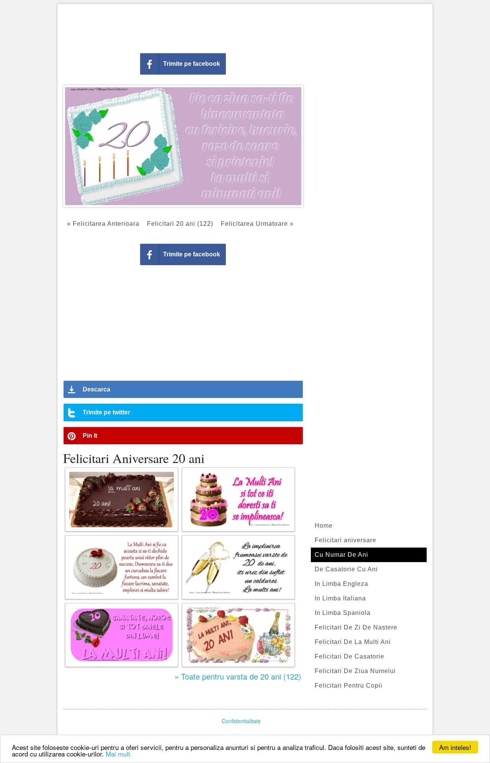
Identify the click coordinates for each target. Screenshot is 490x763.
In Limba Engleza (341, 583)
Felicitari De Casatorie (349, 656)
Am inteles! (455, 747)
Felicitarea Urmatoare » (257, 223)
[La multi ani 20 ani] (238, 635)
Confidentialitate (241, 721)
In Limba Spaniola (343, 613)
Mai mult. (119, 753)
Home (324, 525)
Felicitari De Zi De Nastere (356, 627)
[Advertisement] (245, 27)
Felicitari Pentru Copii (348, 685)
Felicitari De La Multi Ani (353, 642)
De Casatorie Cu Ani (346, 569)
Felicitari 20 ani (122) (180, 223)
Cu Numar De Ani (341, 554)
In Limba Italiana (340, 598)
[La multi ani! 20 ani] (121, 499)
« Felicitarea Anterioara (103, 223)
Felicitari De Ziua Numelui (355, 671)
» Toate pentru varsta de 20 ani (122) (238, 676)
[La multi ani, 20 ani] (121, 635)
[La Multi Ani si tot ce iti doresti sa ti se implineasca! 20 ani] (238, 499)
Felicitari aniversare (345, 540)
